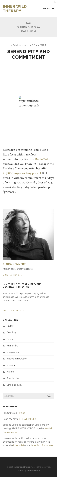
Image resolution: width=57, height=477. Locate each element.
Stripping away (14, 384)
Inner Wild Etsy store (42, 445)
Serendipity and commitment (28, 54)
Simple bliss (13, 378)
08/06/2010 (18, 45)
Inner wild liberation (17, 358)
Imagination (13, 352)
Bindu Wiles (43, 159)
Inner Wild (18, 445)
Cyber (10, 339)
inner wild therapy (15, 8)
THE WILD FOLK (27, 419)
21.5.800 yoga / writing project (22, 173)
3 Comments (38, 45)
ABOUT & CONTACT (13, 310)
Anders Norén (33, 470)
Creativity (11, 332)
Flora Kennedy (14, 264)
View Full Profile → (12, 274)
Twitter (20, 412)
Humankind (12, 345)
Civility (10, 326)
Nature (10, 371)
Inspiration (12, 365)
